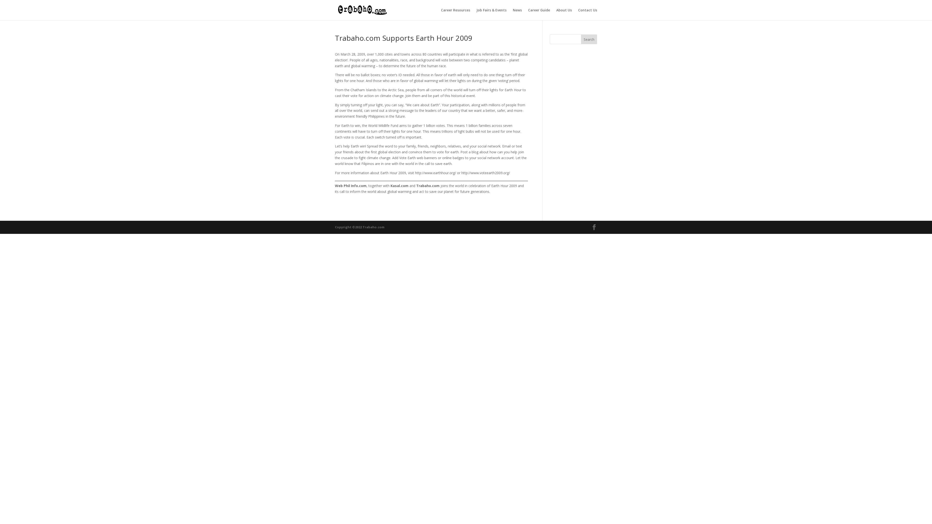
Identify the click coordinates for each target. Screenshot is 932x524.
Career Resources (455, 10)
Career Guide (539, 10)
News (517, 10)
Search (589, 39)
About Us (564, 10)
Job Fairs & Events (491, 10)
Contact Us (587, 10)
